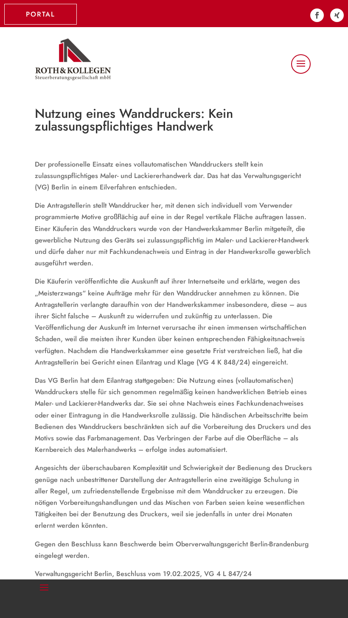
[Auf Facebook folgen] (317, 15)
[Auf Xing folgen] (337, 15)
